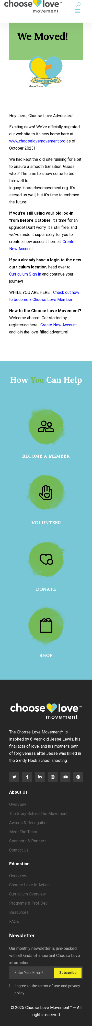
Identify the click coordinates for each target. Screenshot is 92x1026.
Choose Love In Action (29, 885)
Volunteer (46, 522)
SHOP (46, 655)
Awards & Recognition (29, 822)
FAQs (14, 921)
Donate (46, 589)
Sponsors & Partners (28, 841)
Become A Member (46, 456)
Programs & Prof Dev (28, 903)
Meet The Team (23, 831)
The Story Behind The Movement (38, 813)
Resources (19, 912)
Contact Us (19, 850)
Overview (17, 804)
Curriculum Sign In (25, 274)
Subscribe (67, 973)
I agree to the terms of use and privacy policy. (47, 989)
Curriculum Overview (27, 894)
